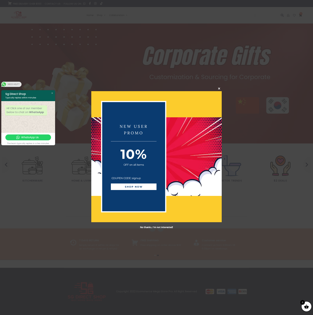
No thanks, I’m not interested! (156, 227)
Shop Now (134, 186)
